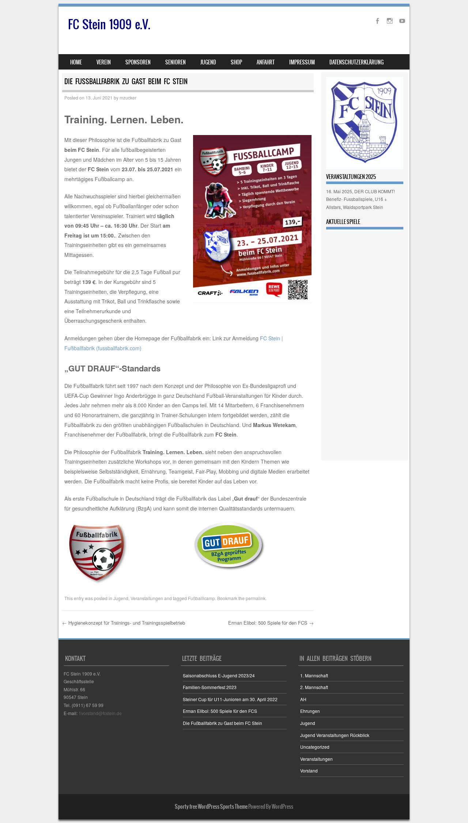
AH (303, 699)
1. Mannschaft (314, 675)
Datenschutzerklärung (356, 62)
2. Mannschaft (314, 687)
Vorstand (309, 770)
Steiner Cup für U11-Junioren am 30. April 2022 (230, 699)
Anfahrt (266, 62)
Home (76, 62)
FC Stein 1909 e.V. (109, 24)
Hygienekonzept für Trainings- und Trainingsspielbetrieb (123, 622)
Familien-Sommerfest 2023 (210, 687)
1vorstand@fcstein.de (100, 713)
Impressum (302, 62)
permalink (255, 598)
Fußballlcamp (201, 598)
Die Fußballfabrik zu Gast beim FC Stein (222, 723)
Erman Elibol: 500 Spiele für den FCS (271, 622)
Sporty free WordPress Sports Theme (211, 807)
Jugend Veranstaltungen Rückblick (334, 735)
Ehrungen (310, 711)
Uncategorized (314, 747)
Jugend (120, 598)
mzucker (128, 97)
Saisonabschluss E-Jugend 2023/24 (219, 675)
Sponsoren (138, 62)
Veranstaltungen (147, 598)
